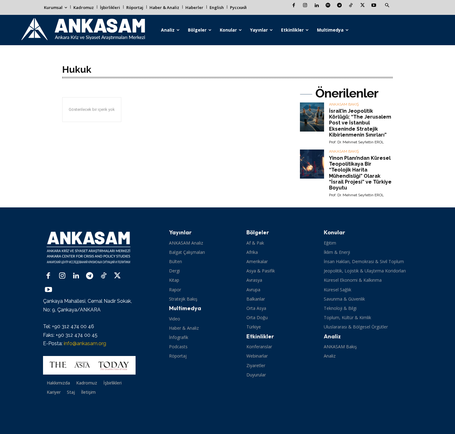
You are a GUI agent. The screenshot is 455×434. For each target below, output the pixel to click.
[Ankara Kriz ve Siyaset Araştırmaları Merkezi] (83, 30)
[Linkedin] (316, 6)
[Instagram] (305, 6)
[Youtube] (374, 6)
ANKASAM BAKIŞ (344, 104)
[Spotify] (328, 6)
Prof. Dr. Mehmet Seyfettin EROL (356, 142)
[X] (362, 6)
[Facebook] (293, 6)
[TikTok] (351, 6)
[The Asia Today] (89, 365)
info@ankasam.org (85, 343)
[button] (386, 5)
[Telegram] (339, 6)
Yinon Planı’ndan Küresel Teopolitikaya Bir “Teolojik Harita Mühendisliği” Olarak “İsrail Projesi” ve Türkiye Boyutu (360, 173)
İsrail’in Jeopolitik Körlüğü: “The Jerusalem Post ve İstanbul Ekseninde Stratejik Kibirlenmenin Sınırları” (360, 123)
